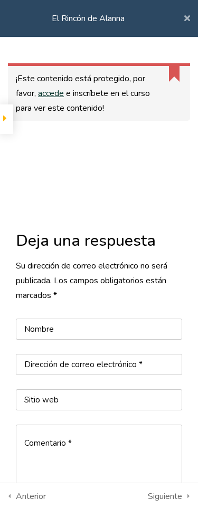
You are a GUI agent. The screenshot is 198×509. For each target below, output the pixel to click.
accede (51, 93)
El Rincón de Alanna (88, 18)
